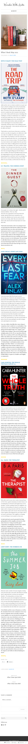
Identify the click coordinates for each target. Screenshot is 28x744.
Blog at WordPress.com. (14, 740)
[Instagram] (3, 725)
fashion (11, 669)
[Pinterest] (5, 725)
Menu (15, 11)
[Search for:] (14, 718)
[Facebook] (2, 725)
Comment (22, 709)
